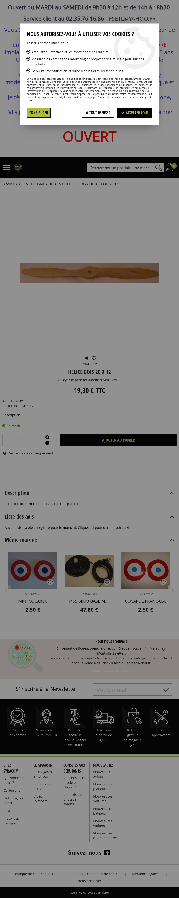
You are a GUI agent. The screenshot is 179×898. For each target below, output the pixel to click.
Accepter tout (136, 112)
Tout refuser (99, 112)
